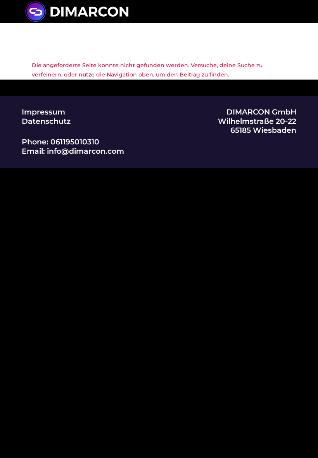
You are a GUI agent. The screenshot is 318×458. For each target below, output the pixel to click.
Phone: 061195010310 (60, 141)
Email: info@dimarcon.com (73, 151)
